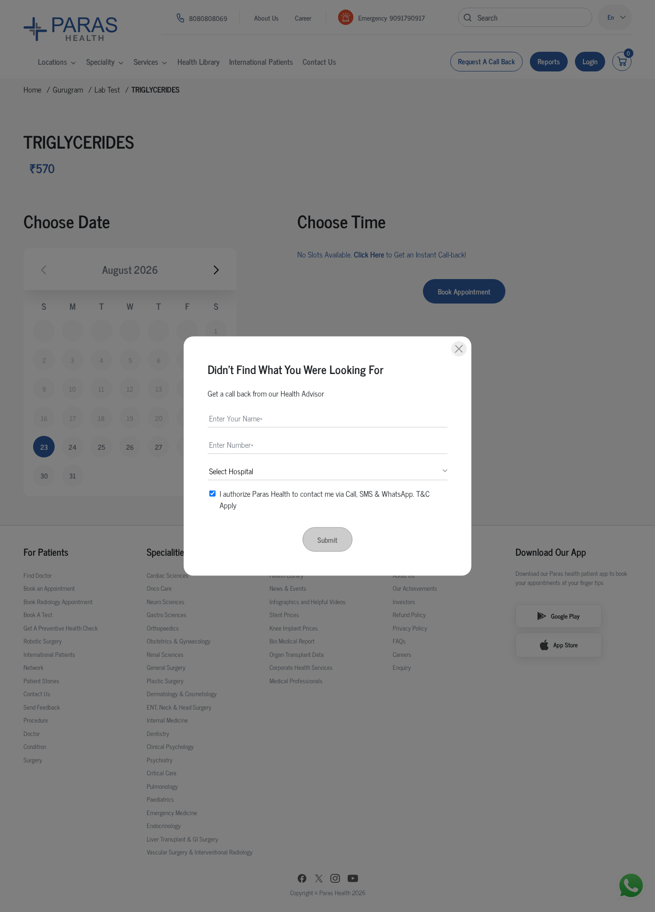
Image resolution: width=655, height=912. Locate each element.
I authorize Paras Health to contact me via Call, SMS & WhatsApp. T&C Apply (325, 499)
